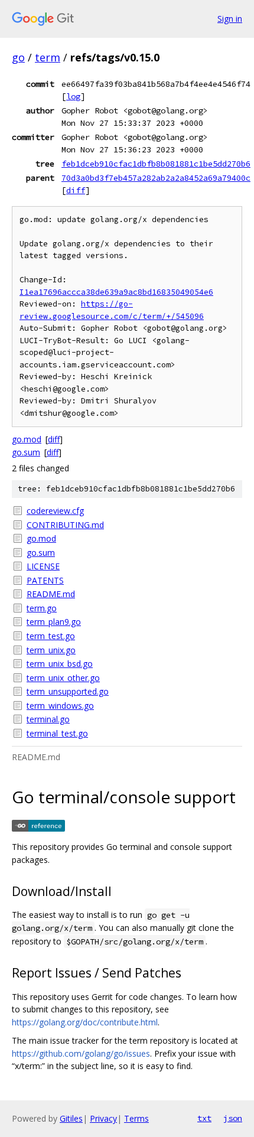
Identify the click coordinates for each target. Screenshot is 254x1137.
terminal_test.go (57, 733)
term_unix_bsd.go (60, 663)
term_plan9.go (54, 621)
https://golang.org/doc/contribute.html (85, 1022)
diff (75, 190)
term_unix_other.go (63, 677)
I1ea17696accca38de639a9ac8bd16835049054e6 (116, 292)
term (47, 57)
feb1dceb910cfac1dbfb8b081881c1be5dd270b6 (155, 163)
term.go (42, 608)
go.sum (26, 452)
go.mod (26, 439)
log (73, 96)
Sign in (229, 18)
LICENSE (43, 566)
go (18, 57)
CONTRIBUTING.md (65, 524)
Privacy (103, 1118)
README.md (51, 594)
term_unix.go (51, 650)
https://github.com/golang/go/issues (81, 1053)
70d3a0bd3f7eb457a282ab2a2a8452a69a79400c (155, 177)
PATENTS (45, 580)
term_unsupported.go (68, 691)
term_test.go (51, 635)
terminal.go (48, 719)
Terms (136, 1118)
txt (204, 1118)
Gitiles (71, 1118)
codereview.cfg (55, 510)
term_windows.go (60, 705)
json (232, 1118)
